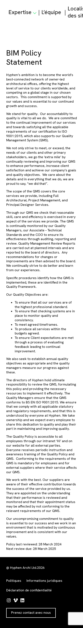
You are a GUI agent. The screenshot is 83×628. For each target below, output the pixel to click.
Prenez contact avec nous (31, 612)
